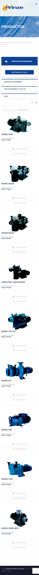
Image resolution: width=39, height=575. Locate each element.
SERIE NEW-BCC (10, 528)
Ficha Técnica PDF (21, 149)
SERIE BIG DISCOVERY (13, 282)
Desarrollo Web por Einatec (15, 568)
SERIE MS (6, 429)
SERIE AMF (7, 134)
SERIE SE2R (7, 233)
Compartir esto (20, 153)
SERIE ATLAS (8, 331)
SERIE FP (6, 380)
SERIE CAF (7, 479)
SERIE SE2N (7, 183)
